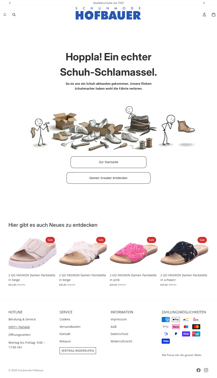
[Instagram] (206, 370)
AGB (114, 327)
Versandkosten (70, 327)
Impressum (119, 319)
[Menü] (5, 14)
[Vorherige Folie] (13, 253)
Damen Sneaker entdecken (108, 178)
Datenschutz (119, 334)
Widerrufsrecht (121, 341)
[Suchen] (14, 14)
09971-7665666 (19, 327)
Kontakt (65, 334)
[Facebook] (198, 370)
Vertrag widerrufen (77, 351)
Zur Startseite (108, 162)
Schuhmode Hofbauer (31, 370)
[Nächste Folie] (52, 253)
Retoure (65, 341)
